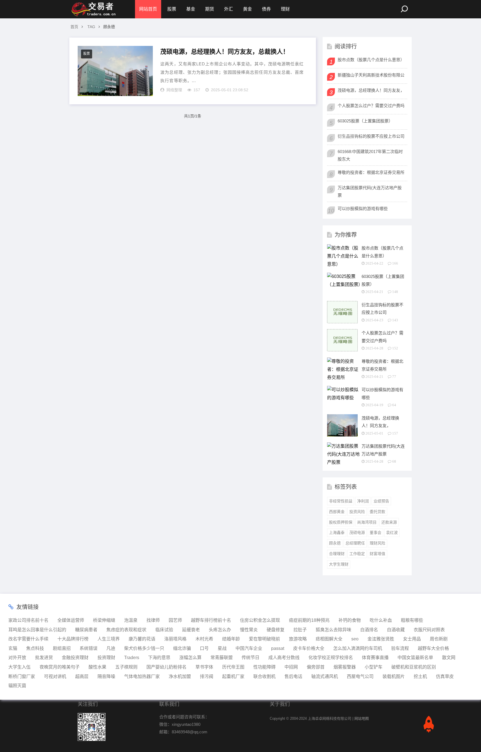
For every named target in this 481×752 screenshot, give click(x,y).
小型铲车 (373, 667)
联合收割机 (264, 676)
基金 (190, 9)
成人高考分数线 (284, 657)
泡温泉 (131, 620)
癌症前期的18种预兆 (309, 620)
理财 (285, 9)
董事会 (375, 532)
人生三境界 (108, 639)
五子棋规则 (126, 667)
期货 (209, 9)
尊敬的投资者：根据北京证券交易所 (371, 172)
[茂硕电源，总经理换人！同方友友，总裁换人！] (115, 71)
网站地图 (361, 718)
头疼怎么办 (220, 629)
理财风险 (377, 543)
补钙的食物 (349, 620)
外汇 (228, 9)
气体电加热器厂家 (142, 676)
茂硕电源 (357, 532)
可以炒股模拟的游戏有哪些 (363, 208)
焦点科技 (35, 648)
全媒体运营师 (70, 620)
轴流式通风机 (324, 676)
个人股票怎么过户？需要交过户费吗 (371, 105)
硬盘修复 (275, 629)
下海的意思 (159, 657)
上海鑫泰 (337, 532)
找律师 (153, 620)
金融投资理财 (75, 657)
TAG (91, 26)
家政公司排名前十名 (28, 620)
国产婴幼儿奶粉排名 (166, 667)
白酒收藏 (396, 629)
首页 (74, 26)
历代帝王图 (233, 667)
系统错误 (88, 648)
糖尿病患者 (86, 629)
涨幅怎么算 (190, 657)
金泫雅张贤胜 (380, 639)
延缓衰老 (191, 629)
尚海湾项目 (367, 522)
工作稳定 (357, 553)
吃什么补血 (381, 620)
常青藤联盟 (221, 657)
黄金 (247, 9)
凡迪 (110, 648)
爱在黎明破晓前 (264, 639)
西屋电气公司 (360, 676)
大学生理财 (339, 564)
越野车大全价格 (433, 648)
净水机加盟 (180, 676)
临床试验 (164, 629)
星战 (222, 648)
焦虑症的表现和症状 (126, 629)
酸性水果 (97, 667)
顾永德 (335, 543)
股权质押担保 (340, 522)
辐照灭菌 (17, 685)
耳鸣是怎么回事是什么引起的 (37, 629)
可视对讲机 (55, 676)
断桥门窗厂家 (21, 676)
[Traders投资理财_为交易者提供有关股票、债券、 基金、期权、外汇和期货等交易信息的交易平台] (93, 9)
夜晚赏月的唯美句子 (60, 667)
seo (355, 639)
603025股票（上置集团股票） (365, 121)
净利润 (363, 501)
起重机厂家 (233, 676)
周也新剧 (439, 639)
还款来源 (389, 522)
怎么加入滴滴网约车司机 (357, 648)
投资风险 (357, 511)
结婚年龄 (231, 639)
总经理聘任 (355, 543)
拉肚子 (300, 629)
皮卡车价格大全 (308, 648)
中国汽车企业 (248, 648)
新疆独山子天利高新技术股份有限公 (371, 75)
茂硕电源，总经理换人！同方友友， (371, 90)
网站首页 (148, 9)
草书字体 (204, 667)
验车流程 (400, 648)
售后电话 (293, 676)
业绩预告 (381, 501)
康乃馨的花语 (142, 639)
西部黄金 (337, 511)
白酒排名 (369, 629)
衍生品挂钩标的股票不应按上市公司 (371, 136)
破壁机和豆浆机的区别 (413, 667)
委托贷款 (377, 511)
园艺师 (175, 620)
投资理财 (106, 657)
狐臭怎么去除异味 (333, 629)
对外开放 (17, 657)
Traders (131, 657)
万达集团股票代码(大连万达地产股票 (370, 191)
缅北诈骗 (182, 648)
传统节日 (250, 657)
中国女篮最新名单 (415, 657)
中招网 (291, 667)
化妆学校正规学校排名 (330, 657)
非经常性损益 (340, 501)
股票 (171, 9)
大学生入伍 (19, 667)
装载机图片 (393, 676)
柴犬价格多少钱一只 (144, 648)
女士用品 (412, 639)
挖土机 (420, 676)
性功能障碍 (264, 667)
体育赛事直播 (375, 657)
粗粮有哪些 (412, 620)
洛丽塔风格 (175, 639)
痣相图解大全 (329, 639)
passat (277, 648)
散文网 (448, 657)
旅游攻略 (298, 639)
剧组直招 (62, 648)
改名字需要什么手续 (28, 639)
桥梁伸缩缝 (104, 620)
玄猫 (12, 648)
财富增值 (377, 553)
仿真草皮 (445, 676)
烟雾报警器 (344, 667)
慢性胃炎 (249, 629)
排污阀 (206, 676)
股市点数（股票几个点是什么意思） (371, 59)
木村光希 (204, 639)
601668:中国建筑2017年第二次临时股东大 (370, 155)
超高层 (82, 676)
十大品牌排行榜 (73, 639)
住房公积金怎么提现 (260, 620)
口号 (204, 648)
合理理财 (337, 553)
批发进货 (44, 657)
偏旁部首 (316, 667)
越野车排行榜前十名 (211, 620)
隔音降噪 (106, 676)
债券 (266, 9)
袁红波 (392, 532)
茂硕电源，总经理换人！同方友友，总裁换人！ (224, 51)
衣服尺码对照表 (429, 629)
